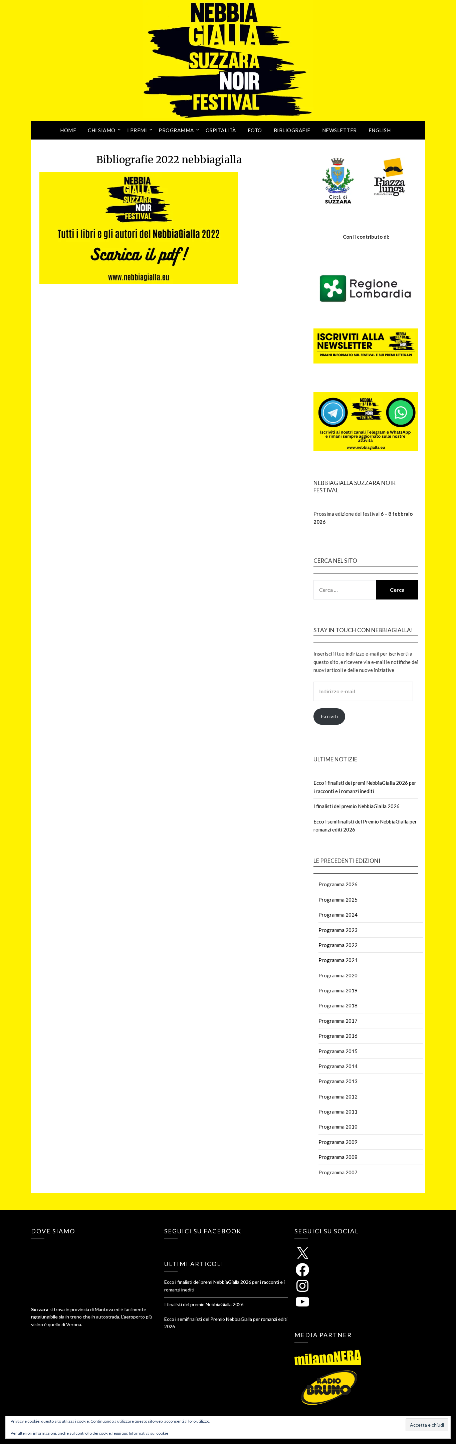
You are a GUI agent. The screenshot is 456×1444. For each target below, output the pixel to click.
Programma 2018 (338, 1005)
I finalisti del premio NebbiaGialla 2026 (356, 806)
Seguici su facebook (202, 1231)
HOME (68, 130)
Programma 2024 (338, 915)
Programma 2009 (338, 1142)
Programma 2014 (338, 1066)
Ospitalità (221, 130)
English (380, 130)
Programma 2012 (338, 1097)
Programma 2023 (338, 930)
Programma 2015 (338, 1051)
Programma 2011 (338, 1112)
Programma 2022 (338, 945)
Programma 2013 (338, 1081)
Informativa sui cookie (148, 1433)
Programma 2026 (338, 884)
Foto (255, 130)
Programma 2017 (338, 1021)
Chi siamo (102, 130)
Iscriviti (329, 716)
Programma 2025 (338, 900)
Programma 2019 (338, 990)
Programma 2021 (338, 960)
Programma (176, 130)
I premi (137, 130)
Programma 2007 (338, 1172)
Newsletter (339, 130)
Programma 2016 (338, 1036)
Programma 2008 (338, 1157)
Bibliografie (292, 130)
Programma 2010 (338, 1127)
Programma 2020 (338, 975)
